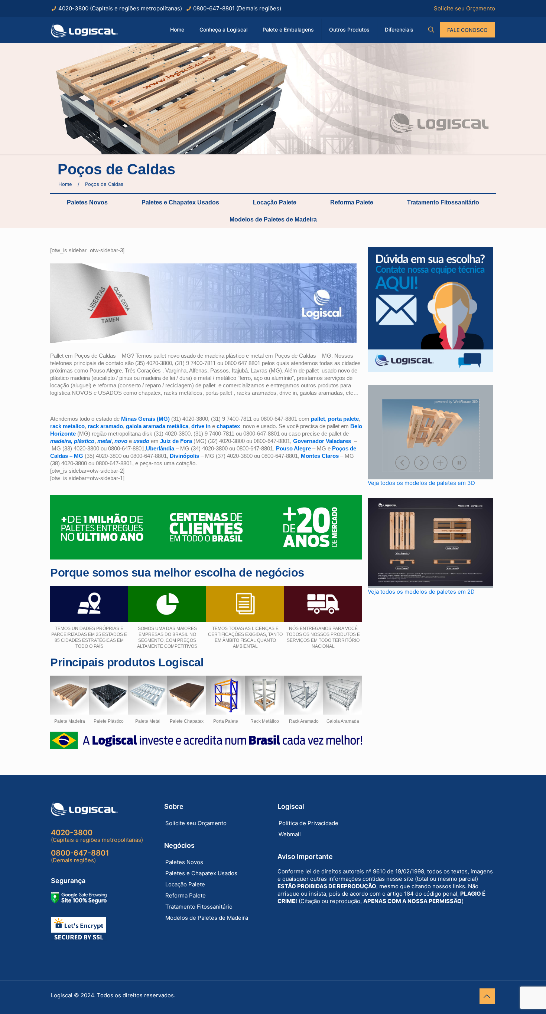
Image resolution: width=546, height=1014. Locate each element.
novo (120, 441)
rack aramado (105, 426)
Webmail (290, 834)
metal (104, 441)
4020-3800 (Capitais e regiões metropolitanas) (120, 8)
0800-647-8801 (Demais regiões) (237, 8)
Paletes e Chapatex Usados (180, 202)
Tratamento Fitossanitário (443, 202)
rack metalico (67, 426)
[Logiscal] (84, 30)
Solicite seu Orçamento (464, 8)
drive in (201, 426)
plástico (84, 441)
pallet (318, 419)
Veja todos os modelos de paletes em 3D (421, 482)
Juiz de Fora (177, 441)
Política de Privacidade (308, 823)
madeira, (62, 441)
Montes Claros (320, 456)
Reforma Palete (351, 202)
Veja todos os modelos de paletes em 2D (421, 591)
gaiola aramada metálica (157, 426)
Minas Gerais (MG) (145, 419)
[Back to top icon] (487, 996)
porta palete (343, 419)
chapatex (228, 426)
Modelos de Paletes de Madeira (273, 219)
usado (141, 441)
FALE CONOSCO (467, 30)
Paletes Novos (87, 202)
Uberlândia (160, 448)
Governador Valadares (322, 441)
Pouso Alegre (293, 448)
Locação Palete (274, 202)
